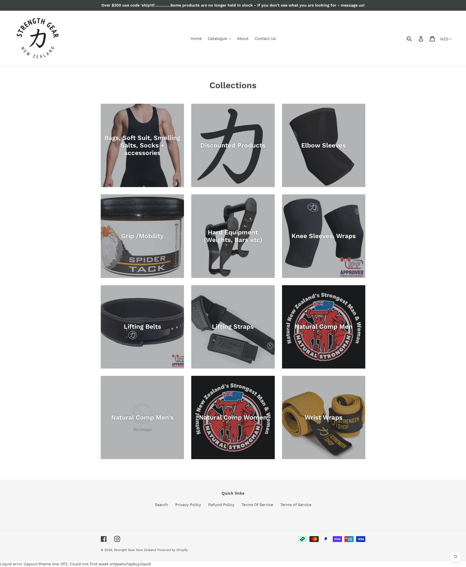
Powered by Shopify (172, 550)
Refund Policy (221, 504)
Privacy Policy (188, 504)
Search (161, 504)
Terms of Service (295, 504)
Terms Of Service (257, 504)
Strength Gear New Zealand (135, 550)
